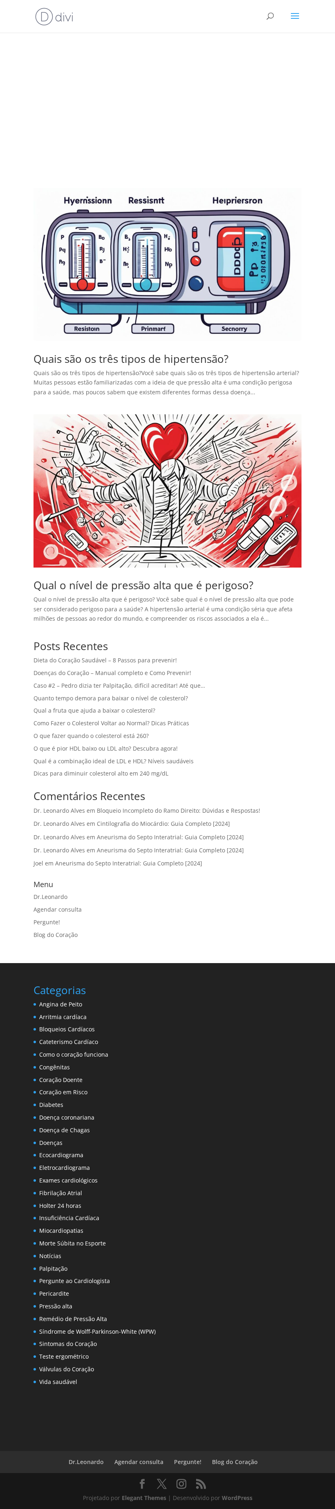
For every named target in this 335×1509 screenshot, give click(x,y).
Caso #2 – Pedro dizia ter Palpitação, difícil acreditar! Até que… (119, 685)
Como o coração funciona (73, 1054)
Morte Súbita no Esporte (72, 1243)
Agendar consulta (58, 909)
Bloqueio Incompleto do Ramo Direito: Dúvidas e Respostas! (178, 810)
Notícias (50, 1256)
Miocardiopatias (61, 1230)
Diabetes (51, 1105)
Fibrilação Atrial (60, 1193)
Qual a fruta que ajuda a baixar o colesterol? (94, 710)
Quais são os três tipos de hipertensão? (131, 358)
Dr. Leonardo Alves (59, 810)
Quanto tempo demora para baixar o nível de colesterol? (111, 698)
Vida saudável (58, 1382)
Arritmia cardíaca (63, 1017)
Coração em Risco (63, 1092)
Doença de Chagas (64, 1130)
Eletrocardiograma (64, 1167)
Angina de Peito (60, 1004)
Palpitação (53, 1268)
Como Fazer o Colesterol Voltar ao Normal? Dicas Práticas (111, 723)
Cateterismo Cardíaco (68, 1042)
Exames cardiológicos (68, 1180)
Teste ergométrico (64, 1356)
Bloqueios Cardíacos (67, 1029)
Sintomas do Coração (68, 1344)
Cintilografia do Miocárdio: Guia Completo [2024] (163, 823)
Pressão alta (55, 1306)
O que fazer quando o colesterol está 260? (91, 736)
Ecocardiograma (61, 1155)
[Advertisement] (167, 103)
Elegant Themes (144, 1498)
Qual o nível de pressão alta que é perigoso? (143, 585)
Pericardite (54, 1293)
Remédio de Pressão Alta (73, 1319)
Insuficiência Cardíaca (69, 1218)
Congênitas (54, 1067)
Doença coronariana (66, 1117)
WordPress (237, 1498)
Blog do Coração (56, 935)
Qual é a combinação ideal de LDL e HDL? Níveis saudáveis (114, 761)
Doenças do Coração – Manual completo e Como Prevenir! (112, 673)
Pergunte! (47, 922)
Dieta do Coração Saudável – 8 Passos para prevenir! (105, 660)
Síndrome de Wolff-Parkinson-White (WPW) (97, 1331)
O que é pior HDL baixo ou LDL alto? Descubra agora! (106, 748)
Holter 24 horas (60, 1205)
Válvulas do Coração (66, 1369)
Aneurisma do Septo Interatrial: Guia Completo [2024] (170, 837)
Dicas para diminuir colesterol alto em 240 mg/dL (101, 773)
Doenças (51, 1143)
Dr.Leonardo (50, 897)
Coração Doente (61, 1080)
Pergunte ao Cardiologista (74, 1281)
